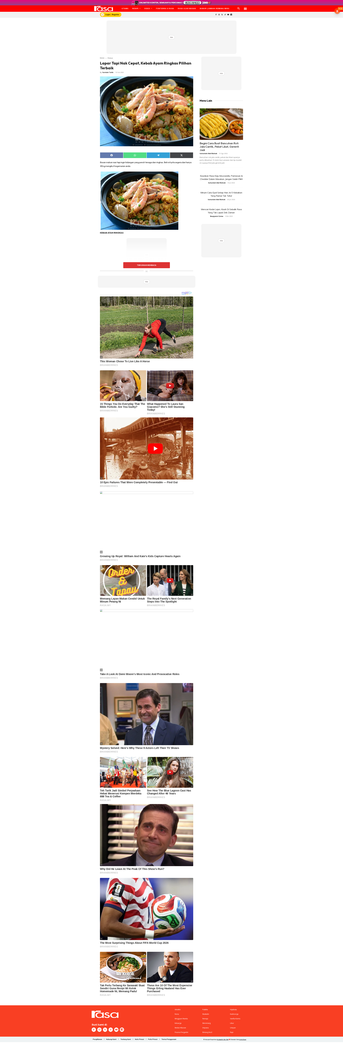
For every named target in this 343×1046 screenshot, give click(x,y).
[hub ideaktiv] (245, 7)
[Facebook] (215, 14)
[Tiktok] (225, 14)
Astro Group (242, 1039)
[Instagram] (219, 14)
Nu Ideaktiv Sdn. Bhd (222, 1039)
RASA (102, 58)
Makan (110, 58)
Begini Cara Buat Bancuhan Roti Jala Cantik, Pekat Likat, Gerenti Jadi (219, 146)
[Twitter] (222, 14)
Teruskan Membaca (146, 265)
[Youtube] (228, 14)
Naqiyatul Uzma (216, 216)
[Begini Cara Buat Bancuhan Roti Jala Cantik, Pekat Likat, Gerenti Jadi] (221, 124)
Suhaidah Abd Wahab (208, 153)
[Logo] (104, 8)
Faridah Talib (107, 72)
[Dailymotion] (231, 14)
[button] (238, 8)
